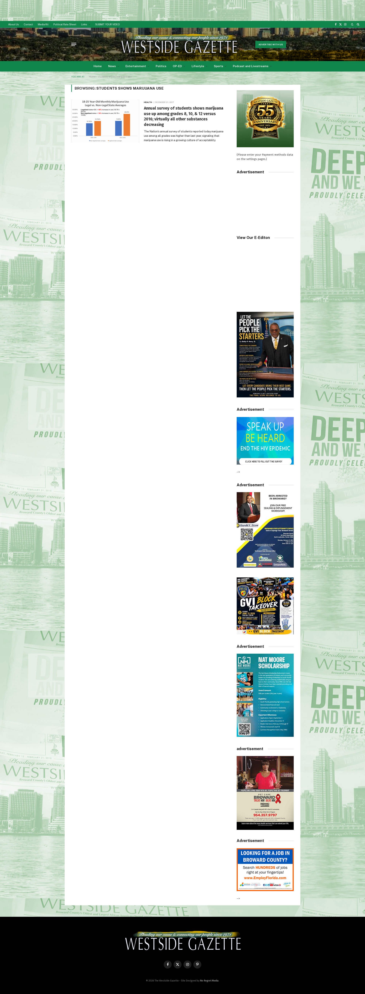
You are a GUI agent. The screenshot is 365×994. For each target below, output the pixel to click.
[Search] (357, 24)
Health (148, 102)
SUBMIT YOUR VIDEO (107, 24)
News (112, 66)
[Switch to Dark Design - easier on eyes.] (352, 24)
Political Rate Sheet (64, 24)
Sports (218, 66)
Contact (28, 24)
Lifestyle (198, 66)
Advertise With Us (271, 44)
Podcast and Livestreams (250, 66)
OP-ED (177, 66)
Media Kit (43, 24)
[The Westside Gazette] (179, 44)
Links (84, 24)
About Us (13, 24)
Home (98, 66)
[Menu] (73, 44)
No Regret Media (209, 980)
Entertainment (135, 66)
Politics (161, 66)
